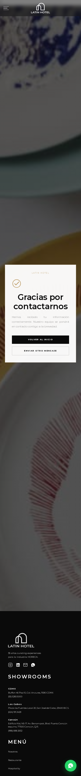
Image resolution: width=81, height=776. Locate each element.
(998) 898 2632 (15, 730)
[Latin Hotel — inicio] (40, 8)
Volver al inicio (40, 339)
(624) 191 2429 (14, 712)
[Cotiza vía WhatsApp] (70, 766)
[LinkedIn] (18, 665)
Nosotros (13, 751)
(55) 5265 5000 (15, 696)
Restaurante (14, 760)
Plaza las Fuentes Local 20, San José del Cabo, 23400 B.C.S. (38, 708)
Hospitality (14, 768)
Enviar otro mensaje (40, 350)
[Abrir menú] (6, 8)
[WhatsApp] (33, 665)
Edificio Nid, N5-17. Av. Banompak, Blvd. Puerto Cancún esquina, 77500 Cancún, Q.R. (37, 725)
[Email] (25, 665)
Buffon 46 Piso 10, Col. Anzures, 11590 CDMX (30, 692)
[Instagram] (10, 665)
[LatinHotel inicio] (21, 640)
